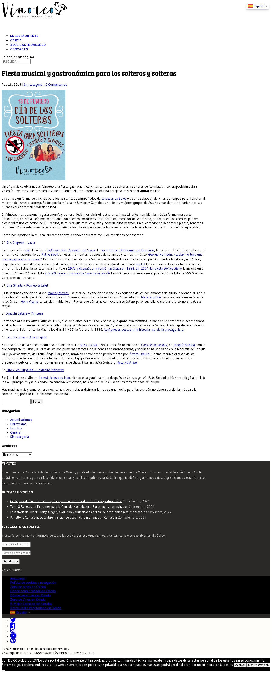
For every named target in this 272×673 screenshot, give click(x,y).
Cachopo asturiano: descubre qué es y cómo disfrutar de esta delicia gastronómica (66, 501)
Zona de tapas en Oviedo (28, 587)
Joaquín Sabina (184, 345)
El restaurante (24, 36)
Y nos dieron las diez (154, 345)
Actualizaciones (21, 419)
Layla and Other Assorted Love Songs (71, 250)
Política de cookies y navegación (33, 582)
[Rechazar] (3, 670)
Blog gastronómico (28, 44)
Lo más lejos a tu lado (54, 377)
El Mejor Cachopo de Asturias (31, 604)
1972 (72, 268)
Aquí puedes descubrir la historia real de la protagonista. (144, 329)
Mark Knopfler (151, 297)
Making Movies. (58, 293)
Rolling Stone (173, 268)
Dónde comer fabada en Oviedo (33, 591)
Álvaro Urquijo (139, 354)
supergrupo (110, 250)
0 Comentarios (56, 84)
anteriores (14, 570)
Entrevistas (18, 424)
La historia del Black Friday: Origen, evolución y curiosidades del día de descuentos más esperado (76, 512)
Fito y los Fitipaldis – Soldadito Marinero (35, 370)
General (15, 432)
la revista (156, 268)
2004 (145, 268)
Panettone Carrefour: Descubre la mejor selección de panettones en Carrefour (63, 517)
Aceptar (240, 664)
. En (137, 268)
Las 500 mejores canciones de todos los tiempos (76, 273)
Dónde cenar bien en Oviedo (30, 595)
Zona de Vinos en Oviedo (28, 599)
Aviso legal (17, 578)
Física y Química (126, 362)
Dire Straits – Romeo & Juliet (27, 285)
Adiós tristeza (88, 345)
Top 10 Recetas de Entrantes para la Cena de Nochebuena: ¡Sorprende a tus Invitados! (69, 507)
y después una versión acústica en (101, 268)
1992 (130, 268)
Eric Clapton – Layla (20, 242)
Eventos (16, 428)
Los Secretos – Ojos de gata (27, 337)
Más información (258, 664)
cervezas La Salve (113, 198)
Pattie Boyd (49, 254)
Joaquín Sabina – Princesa (24, 313)
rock (27, 250)
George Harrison (160, 254)
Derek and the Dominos (136, 250)
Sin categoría (33, 84)
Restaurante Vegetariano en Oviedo (35, 608)
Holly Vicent (29, 301)
